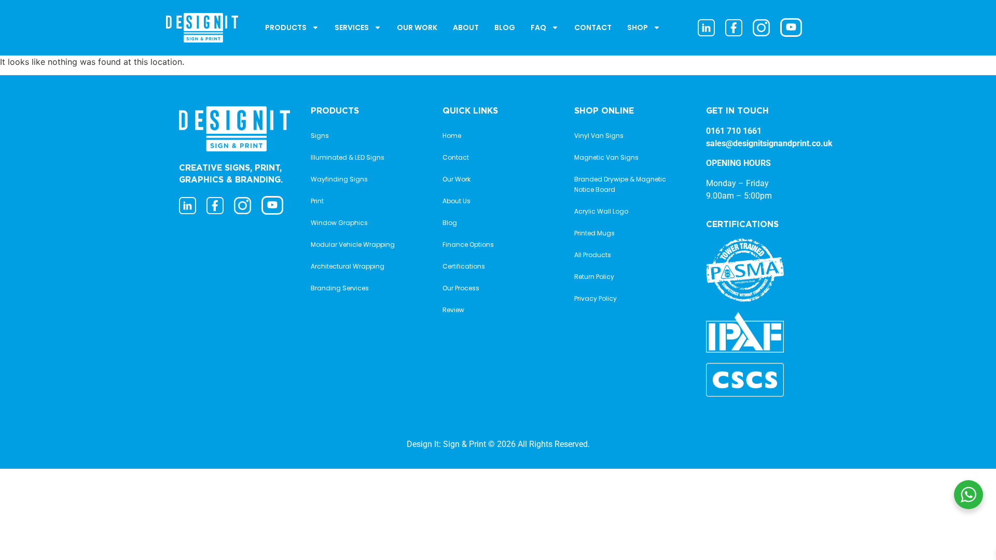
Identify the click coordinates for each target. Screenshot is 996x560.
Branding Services (340, 288)
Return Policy (594, 276)
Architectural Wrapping (347, 266)
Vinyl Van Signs (599, 135)
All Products (592, 254)
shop (637, 27)
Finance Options (468, 244)
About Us (456, 201)
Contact (593, 27)
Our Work (417, 27)
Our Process (460, 288)
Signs (320, 135)
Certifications (463, 266)
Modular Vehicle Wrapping (353, 244)
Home (451, 135)
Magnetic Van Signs (606, 157)
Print (317, 201)
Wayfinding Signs (339, 179)
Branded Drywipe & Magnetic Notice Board (620, 184)
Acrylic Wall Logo (601, 211)
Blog (504, 27)
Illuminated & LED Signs (347, 157)
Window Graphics (339, 222)
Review (453, 309)
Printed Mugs (594, 233)
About (466, 27)
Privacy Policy (595, 298)
